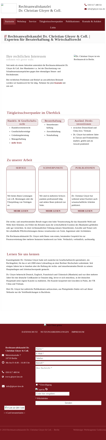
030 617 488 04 (94, 5)
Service (32, 21)
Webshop (21, 21)
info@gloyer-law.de (96, 9)
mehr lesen (17, 143)
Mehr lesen (21, 211)
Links (53, 27)
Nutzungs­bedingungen (55, 332)
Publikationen (73, 21)
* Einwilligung (45, 385)
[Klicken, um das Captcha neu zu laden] (40, 389)
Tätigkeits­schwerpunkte (51, 21)
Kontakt (58, 83)
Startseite (9, 21)
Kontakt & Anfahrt (91, 21)
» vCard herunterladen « (14, 413)
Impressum (78, 332)
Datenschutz (30, 332)
